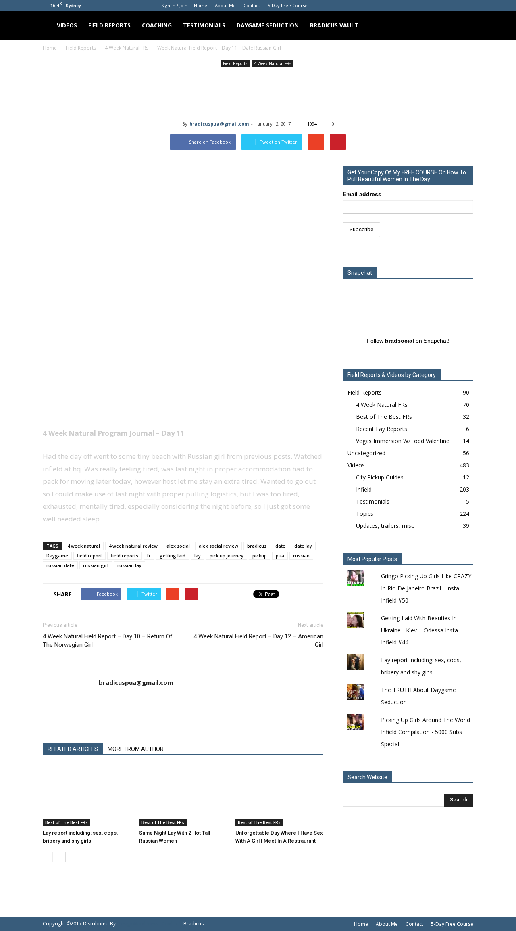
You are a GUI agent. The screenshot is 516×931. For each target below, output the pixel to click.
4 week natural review (133, 546)
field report (89, 555)
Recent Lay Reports (381, 429)
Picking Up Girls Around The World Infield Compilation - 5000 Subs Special (425, 732)
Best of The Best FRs (66, 822)
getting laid (172, 555)
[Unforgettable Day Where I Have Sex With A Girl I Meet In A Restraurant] (279, 796)
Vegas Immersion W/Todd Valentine (402, 441)
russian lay (129, 565)
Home (200, 5)
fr (149, 555)
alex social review (218, 546)
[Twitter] (454, 5)
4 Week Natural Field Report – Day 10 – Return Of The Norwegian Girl (108, 641)
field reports (124, 555)
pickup (259, 555)
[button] (463, 25)
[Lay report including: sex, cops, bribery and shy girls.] (87, 796)
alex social (178, 546)
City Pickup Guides (380, 477)
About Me (225, 5)
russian (301, 555)
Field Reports (109, 25)
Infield (364, 489)
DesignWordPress (137, 923)
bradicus (256, 546)
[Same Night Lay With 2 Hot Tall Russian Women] (183, 796)
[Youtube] (467, 5)
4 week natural (83, 546)
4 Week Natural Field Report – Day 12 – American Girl (258, 641)
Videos (67, 25)
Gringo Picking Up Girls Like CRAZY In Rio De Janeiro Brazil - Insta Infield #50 (426, 588)
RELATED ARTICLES (73, 749)
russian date (60, 565)
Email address (362, 194)
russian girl (95, 565)
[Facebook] (427, 5)
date (280, 546)
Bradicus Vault (334, 25)
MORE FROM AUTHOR (136, 749)
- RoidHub (170, 923)
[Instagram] (441, 5)
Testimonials (204, 25)
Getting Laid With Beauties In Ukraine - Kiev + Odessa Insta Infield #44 (419, 630)
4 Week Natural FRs (272, 63)
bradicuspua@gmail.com (219, 124)
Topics (364, 513)
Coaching (157, 25)
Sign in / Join (174, 5)
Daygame (57, 555)
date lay (303, 546)
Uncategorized (366, 453)
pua (280, 555)
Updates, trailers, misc (385, 525)
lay (197, 555)
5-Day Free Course (288, 5)
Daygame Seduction (268, 25)
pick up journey (226, 555)
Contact (251, 5)
